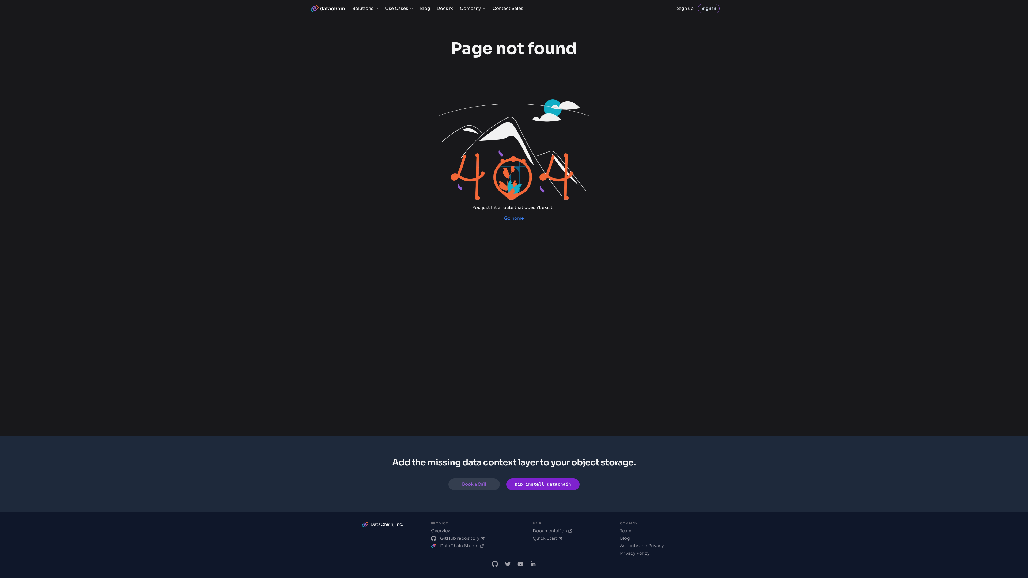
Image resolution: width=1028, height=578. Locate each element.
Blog (425, 8)
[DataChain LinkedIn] (533, 564)
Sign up (685, 8)
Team (625, 531)
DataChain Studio (459, 546)
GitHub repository (459, 538)
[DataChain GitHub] (495, 564)
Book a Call (474, 484)
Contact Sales (508, 8)
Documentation (550, 531)
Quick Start (545, 538)
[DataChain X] (507, 564)
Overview (441, 531)
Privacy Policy (635, 553)
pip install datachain (543, 484)
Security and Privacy (642, 546)
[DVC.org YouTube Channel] (520, 564)
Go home (514, 218)
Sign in (708, 8)
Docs (442, 8)
